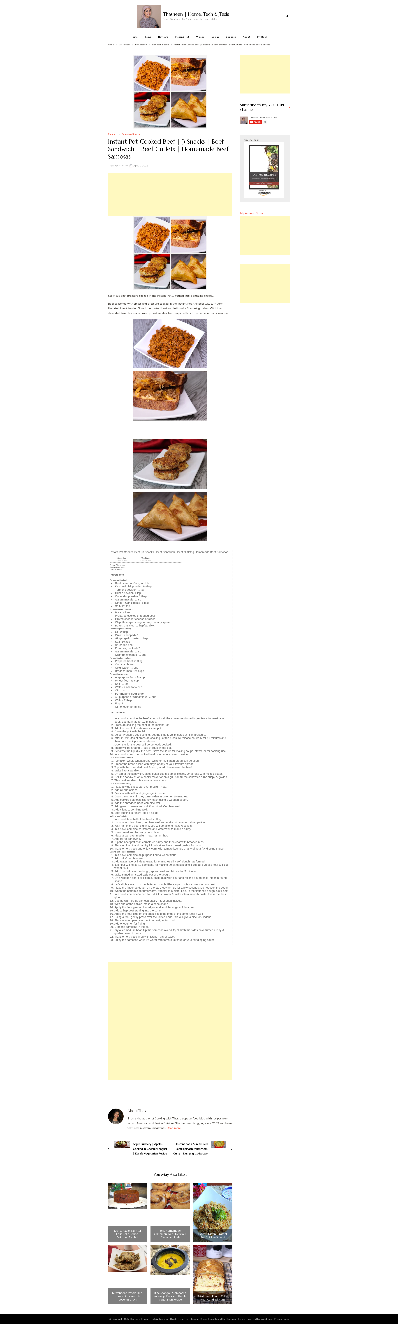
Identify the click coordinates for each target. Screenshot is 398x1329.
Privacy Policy (281, 1319)
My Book (262, 36)
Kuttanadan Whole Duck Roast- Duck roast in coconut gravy (127, 1296)
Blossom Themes (235, 1319)
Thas (111, 165)
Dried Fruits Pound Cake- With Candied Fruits (213, 1297)
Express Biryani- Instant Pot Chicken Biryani (212, 1235)
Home (134, 36)
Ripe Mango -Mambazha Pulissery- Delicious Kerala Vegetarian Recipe (170, 1296)
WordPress (267, 1319)
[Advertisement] (170, 194)
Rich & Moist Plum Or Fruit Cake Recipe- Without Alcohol (127, 1234)
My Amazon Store (251, 213)
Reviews (163, 36)
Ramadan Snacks (131, 134)
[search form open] (287, 16)
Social (215, 36)
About (246, 36)
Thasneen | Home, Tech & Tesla (196, 14)
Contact (231, 36)
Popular (112, 134)
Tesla (148, 36)
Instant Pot (182, 36)
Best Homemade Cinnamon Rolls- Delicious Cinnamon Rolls (170, 1234)
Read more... (174, 1128)
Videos (200, 36)
